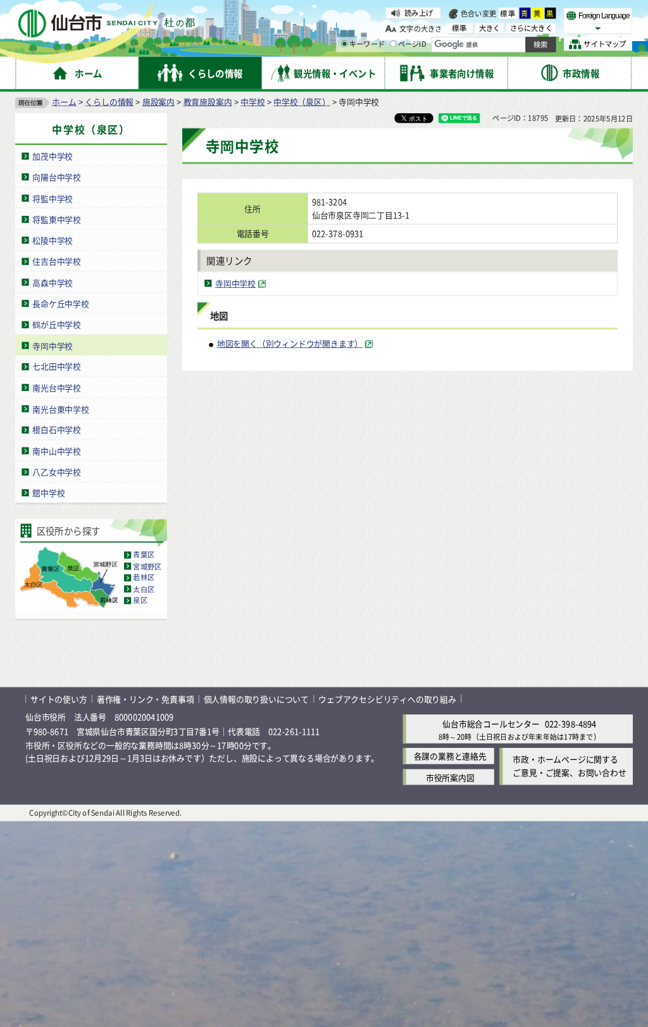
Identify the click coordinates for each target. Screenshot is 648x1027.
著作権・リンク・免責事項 (145, 699)
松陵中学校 (52, 240)
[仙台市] (106, 24)
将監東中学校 (56, 219)
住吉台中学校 (56, 261)
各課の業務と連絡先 (450, 756)
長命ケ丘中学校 (60, 303)
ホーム (64, 102)
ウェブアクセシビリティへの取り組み (387, 699)
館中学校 (48, 493)
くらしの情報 (109, 102)
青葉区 (143, 555)
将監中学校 (52, 198)
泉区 (140, 600)
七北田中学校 (56, 367)
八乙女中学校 (56, 472)
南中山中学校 (56, 451)
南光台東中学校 (60, 408)
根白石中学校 (56, 430)
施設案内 (158, 102)
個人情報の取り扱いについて (256, 699)
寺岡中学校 (52, 346)
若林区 (143, 578)
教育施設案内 (208, 102)
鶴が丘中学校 (56, 324)
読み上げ (418, 13)
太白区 (143, 589)
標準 (508, 13)
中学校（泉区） (301, 102)
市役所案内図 (450, 777)
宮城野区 (147, 566)
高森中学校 (52, 283)
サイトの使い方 (58, 699)
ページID (412, 44)
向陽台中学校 (56, 177)
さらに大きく (531, 28)
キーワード (367, 44)
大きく (490, 28)
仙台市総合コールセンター (491, 724)
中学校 (252, 102)
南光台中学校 (56, 388)
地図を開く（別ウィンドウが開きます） (290, 344)
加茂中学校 (52, 156)
